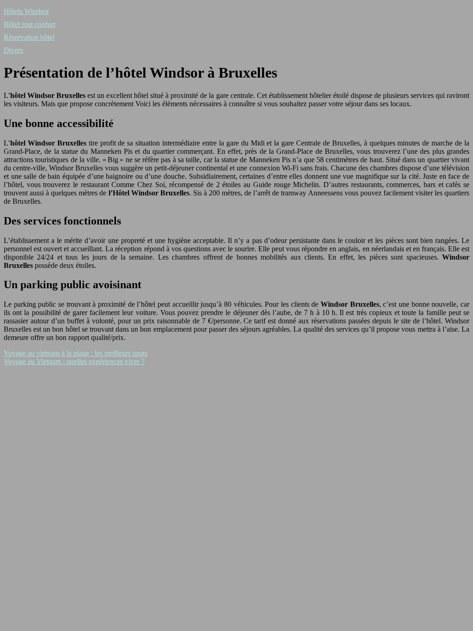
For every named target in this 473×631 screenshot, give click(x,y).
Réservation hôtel (29, 37)
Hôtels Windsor (26, 11)
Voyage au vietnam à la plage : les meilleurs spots (75, 353)
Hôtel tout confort (29, 24)
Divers (13, 50)
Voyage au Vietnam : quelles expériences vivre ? (74, 361)
